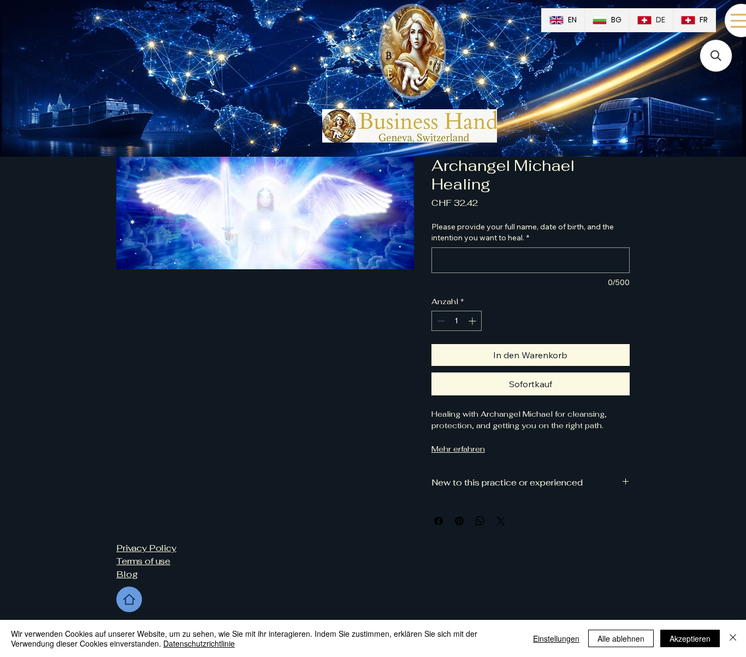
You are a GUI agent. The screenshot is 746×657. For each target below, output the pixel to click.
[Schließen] (732, 638)
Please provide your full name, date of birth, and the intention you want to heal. (522, 232)
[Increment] (473, 320)
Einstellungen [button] (556, 638)
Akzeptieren (690, 638)
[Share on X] (500, 521)
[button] (716, 55)
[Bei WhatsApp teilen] (480, 521)
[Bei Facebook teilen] (438, 521)
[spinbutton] (456, 320)
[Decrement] (440, 320)
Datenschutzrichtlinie (199, 643)
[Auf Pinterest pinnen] (459, 521)
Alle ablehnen (620, 638)
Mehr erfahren (458, 449)
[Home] (129, 599)
